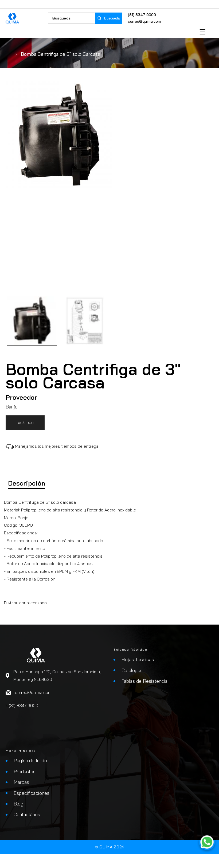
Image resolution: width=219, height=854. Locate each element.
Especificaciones (31, 793)
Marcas (21, 782)
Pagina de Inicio (30, 760)
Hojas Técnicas (138, 659)
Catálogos (132, 670)
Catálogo (25, 422)
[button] (203, 32)
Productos (25, 771)
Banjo (12, 407)
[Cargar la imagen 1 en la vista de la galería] (32, 320)
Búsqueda (112, 18)
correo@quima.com (144, 21)
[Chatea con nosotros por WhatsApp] (207, 842)
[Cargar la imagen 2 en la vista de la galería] (85, 320)
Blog (18, 804)
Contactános (27, 814)
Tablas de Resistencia (144, 681)
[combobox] (72, 18)
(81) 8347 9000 (142, 14)
